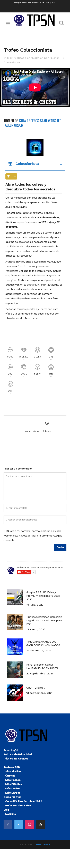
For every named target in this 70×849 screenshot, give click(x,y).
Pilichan (54, 57)
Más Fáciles (12, 779)
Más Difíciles (13, 784)
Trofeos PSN (12, 767)
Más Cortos (12, 788)
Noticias (10, 814)
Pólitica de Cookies (16, 758)
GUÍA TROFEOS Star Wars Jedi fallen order (33, 123)
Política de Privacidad (18, 754)
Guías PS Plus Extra (18, 805)
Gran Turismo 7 (36, 687)
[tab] (35, 164)
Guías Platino (12, 771)
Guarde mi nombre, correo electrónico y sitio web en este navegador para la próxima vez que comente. (33, 535)
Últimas (10, 775)
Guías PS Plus (12, 797)
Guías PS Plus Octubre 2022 (23, 801)
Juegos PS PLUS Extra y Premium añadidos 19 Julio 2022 (43, 596)
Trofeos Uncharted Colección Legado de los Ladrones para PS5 (44, 620)
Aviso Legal (11, 750)
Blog (6, 809)
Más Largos (12, 792)
